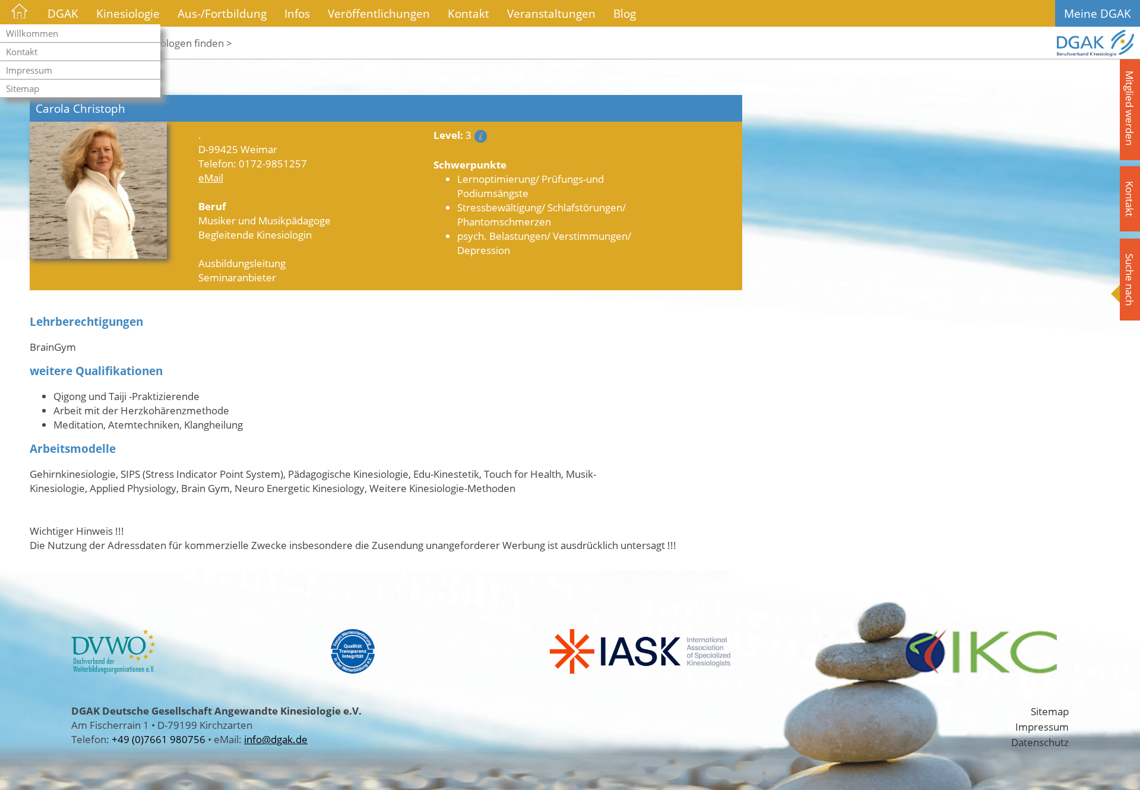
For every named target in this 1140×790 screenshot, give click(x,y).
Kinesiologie (128, 13)
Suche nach (1130, 279)
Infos (297, 13)
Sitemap (22, 88)
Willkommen (32, 33)
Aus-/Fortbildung (222, 13)
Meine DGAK (1097, 13)
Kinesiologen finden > (182, 43)
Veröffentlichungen (379, 13)
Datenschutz (1040, 742)
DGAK (63, 13)
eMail (210, 177)
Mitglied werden (1130, 108)
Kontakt (21, 52)
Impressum (29, 70)
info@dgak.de (276, 739)
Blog (624, 13)
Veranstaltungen (551, 13)
